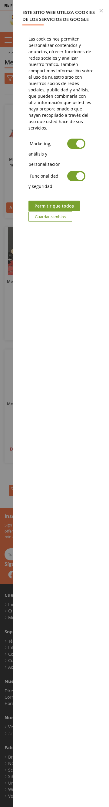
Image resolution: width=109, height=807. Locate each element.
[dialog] (61, 403)
